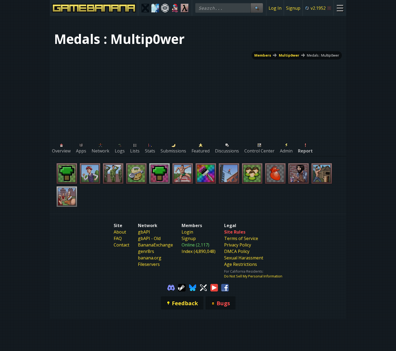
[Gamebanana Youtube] (214, 287)
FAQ (118, 238)
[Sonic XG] (145, 8)
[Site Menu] (340, 8)
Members (262, 55)
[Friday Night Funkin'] (175, 8)
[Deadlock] (165, 8)
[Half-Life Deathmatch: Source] (185, 8)
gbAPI (144, 232)
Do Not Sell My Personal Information (253, 276)
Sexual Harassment (243, 258)
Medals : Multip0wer (323, 55)
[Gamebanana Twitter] (203, 287)
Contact (121, 245)
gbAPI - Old (149, 238)
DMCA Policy (236, 251)
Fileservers (149, 264)
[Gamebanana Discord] (171, 287)
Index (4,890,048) (199, 251)
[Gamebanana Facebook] (225, 287)
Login (187, 232)
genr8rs (146, 251)
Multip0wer (289, 55)
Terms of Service (241, 238)
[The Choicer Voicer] (155, 8)
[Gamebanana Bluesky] (192, 287)
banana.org (149, 258)
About (120, 232)
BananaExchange (155, 245)
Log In (275, 8)
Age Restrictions (240, 264)
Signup (293, 8)
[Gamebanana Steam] (182, 287)
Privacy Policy (237, 245)
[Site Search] (257, 8)
